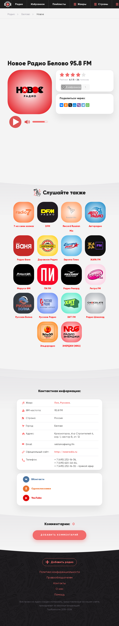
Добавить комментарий (59, 535)
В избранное (73, 87)
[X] (70, 105)
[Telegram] (83, 105)
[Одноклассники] (66, 105)
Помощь (59, 594)
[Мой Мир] (74, 105)
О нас (59, 588)
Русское (65, 402)
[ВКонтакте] (61, 105)
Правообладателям (59, 577)
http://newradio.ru (65, 451)
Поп (56, 402)
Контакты (59, 583)
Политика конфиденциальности (59, 571)
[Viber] (79, 105)
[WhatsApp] (87, 105)
